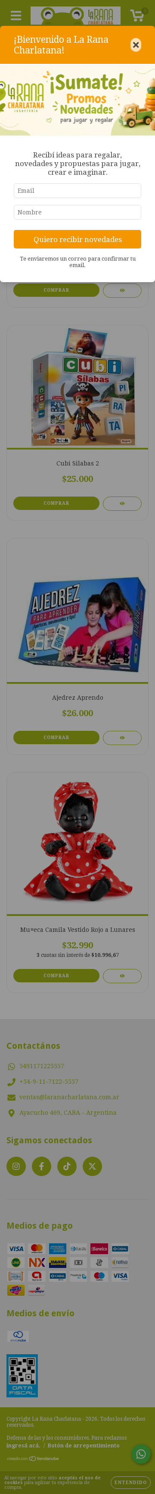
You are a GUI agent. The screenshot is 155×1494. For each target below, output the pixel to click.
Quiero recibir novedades (78, 239)
